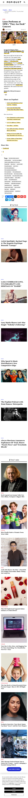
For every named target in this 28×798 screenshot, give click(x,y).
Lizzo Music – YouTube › (12, 125)
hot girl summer (8, 166)
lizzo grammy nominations (10, 169)
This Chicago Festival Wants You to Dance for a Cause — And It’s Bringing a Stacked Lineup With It (13, 763)
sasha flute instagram (15, 183)
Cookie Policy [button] (11, 783)
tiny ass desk (17, 187)
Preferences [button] (17, 784)
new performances (13, 179)
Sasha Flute (19, 84)
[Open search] (24, 2)
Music (10, 10)
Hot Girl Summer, (16, 51)
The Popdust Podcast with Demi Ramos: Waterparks (12, 403)
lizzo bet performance (9, 168)
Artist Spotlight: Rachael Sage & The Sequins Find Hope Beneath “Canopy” (14, 243)
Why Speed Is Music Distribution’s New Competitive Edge (9, 363)
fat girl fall (7, 164)
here (5, 92)
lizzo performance (17, 171)
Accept (14, 788)
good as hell (19, 164)
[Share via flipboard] (24, 196)
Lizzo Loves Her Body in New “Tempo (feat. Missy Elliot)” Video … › (15, 109)
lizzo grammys (8, 171)
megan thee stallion (9, 177)
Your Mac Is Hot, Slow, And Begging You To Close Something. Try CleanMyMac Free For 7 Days (14, 647)
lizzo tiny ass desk (18, 173)
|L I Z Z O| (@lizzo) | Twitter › (14, 122)
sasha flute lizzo (8, 185)
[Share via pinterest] (21, 196)
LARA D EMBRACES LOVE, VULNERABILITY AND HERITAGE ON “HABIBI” (12, 284)
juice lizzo (15, 166)
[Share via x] (15, 196)
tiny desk (7, 189)
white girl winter (8, 193)
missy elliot (17, 177)
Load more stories (14, 769)
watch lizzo (17, 191)
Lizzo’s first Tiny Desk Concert (12, 68)
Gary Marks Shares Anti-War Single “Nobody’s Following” (13, 323)
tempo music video (9, 187)
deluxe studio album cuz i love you (12, 162)
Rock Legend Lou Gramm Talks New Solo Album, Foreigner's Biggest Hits (12, 496)
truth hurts (12, 189)
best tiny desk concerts (14, 158)
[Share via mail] (12, 199)
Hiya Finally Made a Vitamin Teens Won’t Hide (12, 533)
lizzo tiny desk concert (17, 175)
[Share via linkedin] (6, 199)
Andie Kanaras (8, 29)
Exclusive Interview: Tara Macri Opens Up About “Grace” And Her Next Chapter (14, 725)
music (6, 179)
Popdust (5, 10)
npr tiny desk (7, 181)
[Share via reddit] (18, 196)
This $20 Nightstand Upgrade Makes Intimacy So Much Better (13, 609)
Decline (14, 791)
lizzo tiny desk (8, 175)
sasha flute (7, 183)
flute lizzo (13, 164)
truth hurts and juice (9, 191)
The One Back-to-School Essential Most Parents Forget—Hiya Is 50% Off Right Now (13, 686)
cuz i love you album (17, 160)
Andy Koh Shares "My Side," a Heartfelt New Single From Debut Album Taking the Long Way (13, 571)
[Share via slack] (9, 199)
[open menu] (3, 2)
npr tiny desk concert (16, 181)
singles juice (16, 185)
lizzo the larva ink (8, 173)
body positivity (8, 160)
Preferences (14, 794)
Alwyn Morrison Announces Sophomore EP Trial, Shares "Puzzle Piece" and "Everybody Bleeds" (14, 443)
